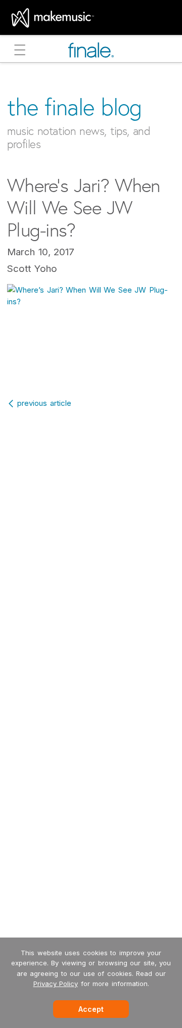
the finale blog (74, 107)
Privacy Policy (55, 983)
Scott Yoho (32, 268)
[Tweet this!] (92, 364)
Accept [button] (91, 1009)
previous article (44, 403)
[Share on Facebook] (70, 364)
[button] (20, 51)
